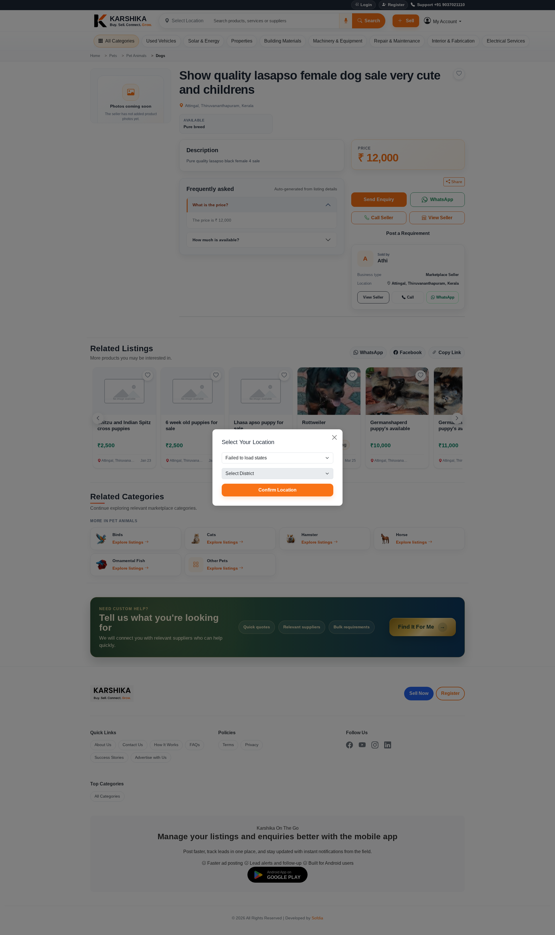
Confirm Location (277, 489)
